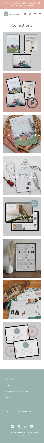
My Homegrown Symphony (20, 432)
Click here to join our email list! (18, 412)
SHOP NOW (10, 379)
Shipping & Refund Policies (16, 391)
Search (8, 398)
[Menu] (40, 13)
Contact (8, 385)
